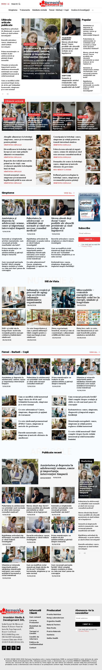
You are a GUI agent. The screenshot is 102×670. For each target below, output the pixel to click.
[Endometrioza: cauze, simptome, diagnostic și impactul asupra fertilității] (59, 412)
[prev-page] (3, 94)
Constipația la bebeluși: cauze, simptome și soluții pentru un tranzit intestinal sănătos (67, 139)
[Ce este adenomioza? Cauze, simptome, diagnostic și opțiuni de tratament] (9, 412)
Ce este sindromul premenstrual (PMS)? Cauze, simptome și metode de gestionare (32, 424)
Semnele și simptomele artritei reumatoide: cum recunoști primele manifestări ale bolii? (71, 82)
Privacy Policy (87, 246)
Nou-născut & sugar (62, 169)
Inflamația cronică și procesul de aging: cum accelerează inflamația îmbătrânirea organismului (38, 296)
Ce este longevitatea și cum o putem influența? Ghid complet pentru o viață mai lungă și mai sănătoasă (37, 333)
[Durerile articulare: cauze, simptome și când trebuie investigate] (38, 525)
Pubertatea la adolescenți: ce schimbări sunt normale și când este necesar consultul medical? (91, 43)
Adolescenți (30, 44)
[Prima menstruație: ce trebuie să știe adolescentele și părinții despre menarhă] (63, 366)
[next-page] (7, 94)
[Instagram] (9, 648)
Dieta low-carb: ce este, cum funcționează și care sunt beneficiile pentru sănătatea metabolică (87, 331)
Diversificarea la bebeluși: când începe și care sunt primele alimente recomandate (18, 152)
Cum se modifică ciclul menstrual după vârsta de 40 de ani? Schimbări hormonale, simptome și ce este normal (10, 85)
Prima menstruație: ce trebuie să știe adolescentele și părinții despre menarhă (10, 55)
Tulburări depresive (66, 38)
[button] (16, 3)
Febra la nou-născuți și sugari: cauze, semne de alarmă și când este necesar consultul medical (67, 152)
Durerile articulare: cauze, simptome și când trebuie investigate (9, 43)
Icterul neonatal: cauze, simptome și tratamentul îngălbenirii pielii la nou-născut (18, 177)
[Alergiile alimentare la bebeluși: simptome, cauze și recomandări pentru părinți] (43, 140)
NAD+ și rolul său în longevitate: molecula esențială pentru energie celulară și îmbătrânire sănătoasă (12, 333)
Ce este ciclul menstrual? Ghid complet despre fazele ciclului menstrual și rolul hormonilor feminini (81, 435)
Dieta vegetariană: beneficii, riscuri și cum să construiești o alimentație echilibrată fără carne (63, 331)
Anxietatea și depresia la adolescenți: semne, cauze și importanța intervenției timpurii (40, 53)
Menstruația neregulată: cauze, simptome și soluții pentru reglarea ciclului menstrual (82, 424)
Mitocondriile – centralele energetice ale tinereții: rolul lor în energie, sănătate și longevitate (88, 296)
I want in (88, 239)
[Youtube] (18, 648)
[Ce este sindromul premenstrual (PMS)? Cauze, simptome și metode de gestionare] (9, 424)
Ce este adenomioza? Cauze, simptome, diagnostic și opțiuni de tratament (37, 265)
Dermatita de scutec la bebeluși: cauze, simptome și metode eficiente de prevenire (67, 164)
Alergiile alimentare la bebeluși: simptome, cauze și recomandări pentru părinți (18, 139)
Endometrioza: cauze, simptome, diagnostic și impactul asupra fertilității (62, 264)
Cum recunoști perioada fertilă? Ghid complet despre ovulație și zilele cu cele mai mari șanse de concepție (13, 266)
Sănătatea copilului (13, 145)
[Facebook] (4, 648)
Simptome (66, 76)
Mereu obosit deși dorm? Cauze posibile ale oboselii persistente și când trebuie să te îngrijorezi (70, 47)
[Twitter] (13, 648)
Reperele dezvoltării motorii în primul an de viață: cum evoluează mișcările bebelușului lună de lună (18, 164)
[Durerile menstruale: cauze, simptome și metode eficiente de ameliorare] (9, 435)
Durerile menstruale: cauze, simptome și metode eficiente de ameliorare (33, 435)
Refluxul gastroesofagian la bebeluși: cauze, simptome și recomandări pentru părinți (66, 177)
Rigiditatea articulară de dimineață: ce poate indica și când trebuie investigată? (10, 32)
